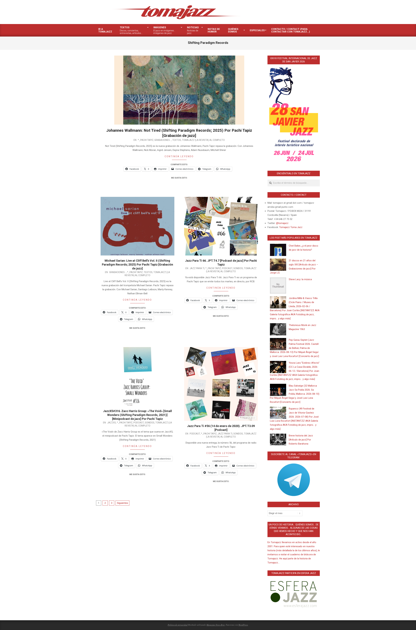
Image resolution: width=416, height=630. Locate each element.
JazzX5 (111, 422)
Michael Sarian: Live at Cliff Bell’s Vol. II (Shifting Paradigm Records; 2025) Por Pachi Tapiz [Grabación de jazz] (137, 264)
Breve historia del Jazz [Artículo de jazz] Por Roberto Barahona (301, 439)
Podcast (227, 268)
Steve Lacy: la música (300, 279)
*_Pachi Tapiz (145, 140)
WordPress (243, 624)
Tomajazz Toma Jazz (290, 227)
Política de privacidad (178, 624)
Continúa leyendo (179, 156)
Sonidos (238, 268)
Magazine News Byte (216, 624)
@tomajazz (282, 223)
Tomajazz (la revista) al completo (203, 140)
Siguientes (122, 503)
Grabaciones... (162, 140)
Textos (176, 140)
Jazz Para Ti (197, 268)
